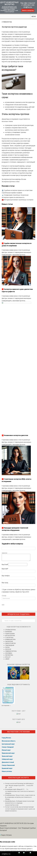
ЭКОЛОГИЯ (8, 649)
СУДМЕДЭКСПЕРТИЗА (11, 651)
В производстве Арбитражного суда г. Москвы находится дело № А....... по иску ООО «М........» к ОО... (19, 785)
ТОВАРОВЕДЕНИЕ (9, 645)
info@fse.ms (27, 7)
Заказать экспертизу (28, 10)
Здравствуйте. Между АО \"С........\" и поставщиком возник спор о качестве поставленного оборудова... (20, 791)
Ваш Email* (5, 564)
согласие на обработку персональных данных (21, 589)
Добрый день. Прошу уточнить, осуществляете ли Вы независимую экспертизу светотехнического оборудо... (20, 797)
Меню (34, 16)
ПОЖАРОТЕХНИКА (10, 633)
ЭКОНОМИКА (8, 653)
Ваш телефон (6, 576)
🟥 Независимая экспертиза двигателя (15, 435)
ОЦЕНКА (7, 647)
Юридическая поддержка (19, 614)
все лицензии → (6, 705)
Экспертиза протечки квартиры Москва (14, 179)
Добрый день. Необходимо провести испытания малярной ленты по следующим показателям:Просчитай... (19, 803)
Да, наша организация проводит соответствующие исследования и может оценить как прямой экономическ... (20, 809)
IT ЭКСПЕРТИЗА (9, 637)
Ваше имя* (5, 569)
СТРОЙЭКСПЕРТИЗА (7, 22)
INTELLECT (7, 657)
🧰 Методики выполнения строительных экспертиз (17, 200)
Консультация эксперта (18, 778)
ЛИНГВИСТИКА (9, 655)
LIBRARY (7, 659)
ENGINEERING (8, 631)
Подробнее (29, 851)
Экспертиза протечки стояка (10, 181)
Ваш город (5, 582)
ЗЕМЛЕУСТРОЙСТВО (10, 643)
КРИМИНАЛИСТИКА (10, 639)
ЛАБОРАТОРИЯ (9, 641)
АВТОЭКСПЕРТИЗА (10, 635)
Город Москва (6, 738)
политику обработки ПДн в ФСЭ (19, 592)
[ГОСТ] (19, 714)
